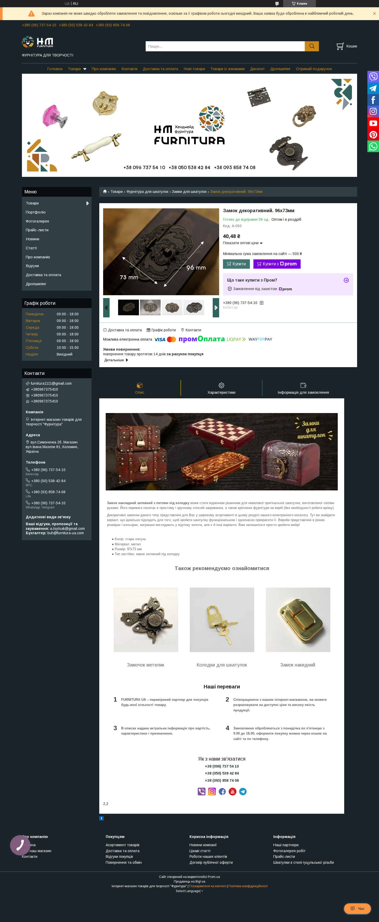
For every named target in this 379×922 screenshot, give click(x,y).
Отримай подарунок (314, 69)
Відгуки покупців (119, 856)
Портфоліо (36, 212)
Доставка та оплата (160, 69)
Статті (31, 248)
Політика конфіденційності (248, 886)
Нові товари (194, 69)
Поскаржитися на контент (207, 886)
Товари (74, 69)
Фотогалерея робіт (289, 851)
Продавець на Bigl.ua (189, 881)
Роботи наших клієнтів (208, 856)
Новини (32, 239)
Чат (361, 909)
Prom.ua (214, 877)
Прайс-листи (37, 230)
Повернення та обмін (124, 862)
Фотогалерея (37, 221)
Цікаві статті (200, 851)
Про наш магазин (36, 851)
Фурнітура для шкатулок (147, 192)
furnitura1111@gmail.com (51, 383)
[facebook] (101, 819)
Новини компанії (203, 845)
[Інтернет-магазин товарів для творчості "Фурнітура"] (80, 41)
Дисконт (257, 69)
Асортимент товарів (122, 845)
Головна (54, 69)
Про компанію (104, 69)
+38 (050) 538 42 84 (222, 773)
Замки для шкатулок (189, 192)
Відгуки (32, 266)
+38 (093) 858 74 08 (222, 780)
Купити (239, 264)
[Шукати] (312, 46)
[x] (107, 819)
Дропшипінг (280, 69)
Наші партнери (286, 845)
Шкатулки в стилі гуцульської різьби (303, 862)
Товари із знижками (227, 69)
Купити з (271, 264)
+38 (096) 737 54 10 (222, 766)
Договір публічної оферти (211, 862)
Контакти (129, 69)
